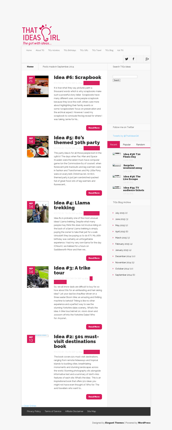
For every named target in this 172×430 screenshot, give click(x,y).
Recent (113, 144)
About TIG (40, 50)
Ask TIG (120, 50)
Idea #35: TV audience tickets (133, 189)
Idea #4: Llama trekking (72, 205)
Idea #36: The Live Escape (132, 177)
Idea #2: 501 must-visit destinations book (76, 341)
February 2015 (122, 244)
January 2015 (121, 250)
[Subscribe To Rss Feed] (140, 59)
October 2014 (122, 268)
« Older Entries (29, 406)
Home (29, 50)
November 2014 (123, 262)
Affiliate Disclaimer (74, 411)
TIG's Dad (69, 278)
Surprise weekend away (132, 166)
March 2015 (121, 237)
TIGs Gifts (84, 50)
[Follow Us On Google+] (147, 59)
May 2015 (120, 225)
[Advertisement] (86, 11)
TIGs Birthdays (70, 50)
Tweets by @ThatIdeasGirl (126, 136)
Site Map (91, 411)
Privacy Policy (34, 411)
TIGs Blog (109, 50)
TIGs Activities (54, 50)
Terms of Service (53, 411)
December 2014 (123, 256)
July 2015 (119, 213)
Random (140, 144)
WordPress (144, 423)
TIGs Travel (96, 50)
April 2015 (120, 231)
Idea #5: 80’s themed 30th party (77, 140)
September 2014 (123, 275)
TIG (66, 83)
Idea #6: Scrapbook (77, 77)
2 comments (91, 213)
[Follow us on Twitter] (126, 59)
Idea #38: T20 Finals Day (131, 155)
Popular (127, 144)
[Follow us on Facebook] (133, 59)
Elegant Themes (114, 423)
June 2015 (120, 219)
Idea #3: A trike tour (72, 270)
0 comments (91, 83)
